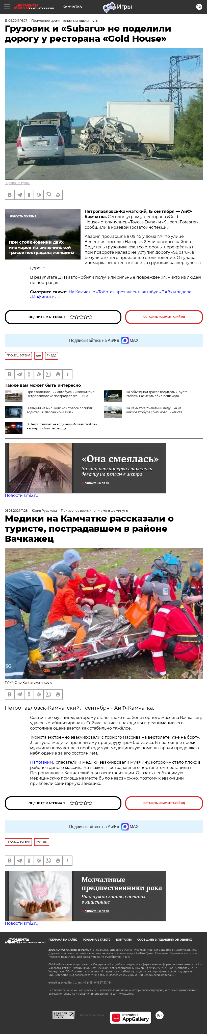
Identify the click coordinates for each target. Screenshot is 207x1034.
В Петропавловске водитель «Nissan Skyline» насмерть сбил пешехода (62, 426)
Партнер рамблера (92, 1015)
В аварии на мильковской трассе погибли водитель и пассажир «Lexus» (60, 410)
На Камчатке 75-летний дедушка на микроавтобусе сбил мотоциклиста (154, 410)
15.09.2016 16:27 (16, 20)
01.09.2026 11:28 (16, 510)
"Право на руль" (17, 183)
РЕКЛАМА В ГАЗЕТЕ (96, 939)
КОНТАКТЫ (124, 939)
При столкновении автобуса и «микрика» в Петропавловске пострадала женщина (60, 394)
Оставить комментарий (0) (164, 317)
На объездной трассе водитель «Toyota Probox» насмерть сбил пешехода (157, 394)
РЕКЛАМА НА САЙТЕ (62, 939)
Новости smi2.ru (21, 495)
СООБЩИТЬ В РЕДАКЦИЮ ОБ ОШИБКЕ (164, 939)
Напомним (41, 762)
